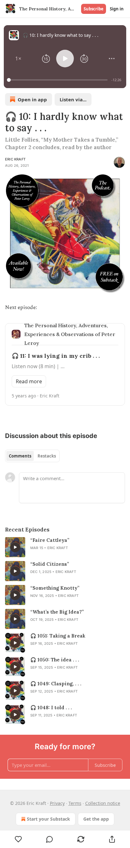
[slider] (58, 80)
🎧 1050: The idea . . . (54, 660)
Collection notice (102, 803)
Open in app (32, 99)
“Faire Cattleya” (49, 540)
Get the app (96, 819)
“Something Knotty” (55, 588)
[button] (18, 58)
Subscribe (93, 9)
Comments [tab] (20, 456)
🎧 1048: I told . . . (51, 707)
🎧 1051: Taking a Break (57, 636)
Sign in (117, 9)
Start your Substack (48, 819)
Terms (74, 803)
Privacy (57, 803)
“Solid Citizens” (49, 564)
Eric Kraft (15, 159)
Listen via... (73, 99)
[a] (15, 547)
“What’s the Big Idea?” (57, 612)
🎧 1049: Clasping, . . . (55, 684)
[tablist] (32, 456)
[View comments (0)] (49, 839)
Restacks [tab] (47, 456)
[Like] (18, 839)
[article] (65, 547)
